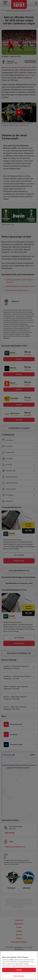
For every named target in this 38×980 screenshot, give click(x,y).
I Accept (19, 970)
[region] (19, 965)
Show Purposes (19, 976)
